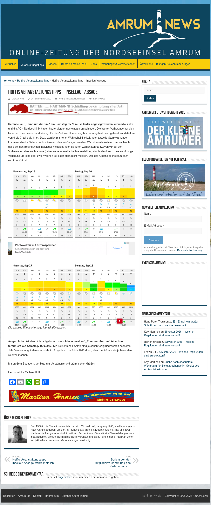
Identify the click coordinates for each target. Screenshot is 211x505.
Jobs (94, 63)
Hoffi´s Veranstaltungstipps (33, 80)
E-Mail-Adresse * (154, 225)
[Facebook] (147, 495)
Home (10, 80)
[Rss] (143, 495)
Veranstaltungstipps (32, 65)
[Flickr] (155, 495)
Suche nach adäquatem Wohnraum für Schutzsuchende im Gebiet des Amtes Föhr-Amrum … (171, 365)
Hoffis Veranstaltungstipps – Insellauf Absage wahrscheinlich (33, 459)
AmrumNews (200, 495)
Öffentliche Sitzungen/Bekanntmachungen (165, 63)
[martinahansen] (71, 395)
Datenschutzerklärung (189, 250)
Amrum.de (24, 495)
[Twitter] (151, 495)
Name (147, 213)
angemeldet (65, 477)
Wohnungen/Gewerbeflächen (118, 63)
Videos (52, 63)
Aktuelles (10, 63)
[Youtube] (159, 495)
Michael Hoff (18, 98)
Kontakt (37, 495)
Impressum (52, 495)
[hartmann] (71, 112)
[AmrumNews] (105, 32)
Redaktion (9, 495)
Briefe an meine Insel (74, 63)
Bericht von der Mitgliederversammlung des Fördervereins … (113, 461)
